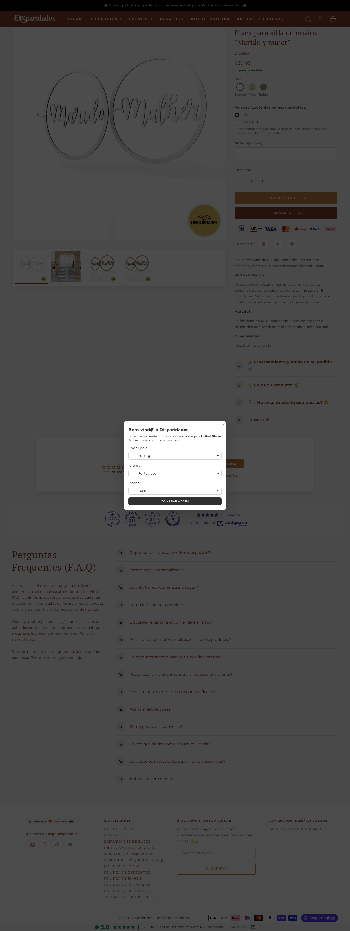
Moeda (134, 483)
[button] (175, 456)
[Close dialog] (223, 424)
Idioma (134, 465)
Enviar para (138, 448)
